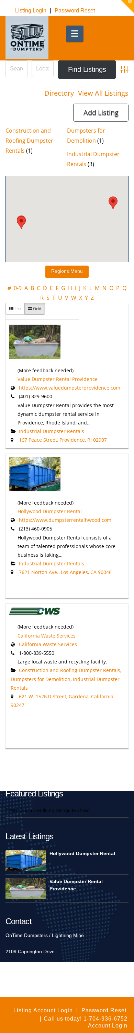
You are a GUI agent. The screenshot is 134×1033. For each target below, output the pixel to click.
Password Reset (75, 10)
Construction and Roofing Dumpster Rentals (29, 140)
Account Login (109, 23)
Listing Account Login (43, 1010)
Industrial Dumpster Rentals (51, 431)
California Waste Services (47, 635)
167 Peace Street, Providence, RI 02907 (63, 440)
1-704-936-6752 (104, 1019)
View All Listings (103, 93)
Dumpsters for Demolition (40, 679)
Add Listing (101, 112)
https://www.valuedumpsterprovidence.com (69, 387)
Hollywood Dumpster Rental (50, 511)
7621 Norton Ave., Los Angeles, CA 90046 (65, 572)
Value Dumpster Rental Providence (58, 379)
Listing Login (30, 10)
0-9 (18, 288)
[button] (74, 34)
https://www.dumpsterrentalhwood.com (65, 520)
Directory (59, 93)
